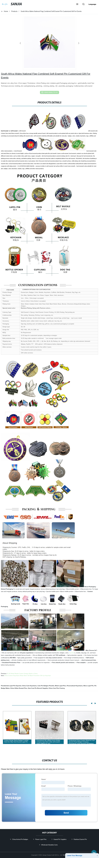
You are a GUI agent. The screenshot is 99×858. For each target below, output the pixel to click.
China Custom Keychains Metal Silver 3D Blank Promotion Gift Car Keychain (27, 675)
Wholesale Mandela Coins (49, 845)
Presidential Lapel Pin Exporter (11, 685)
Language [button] (92, 4)
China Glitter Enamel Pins (18, 688)
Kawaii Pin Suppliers (60, 839)
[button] (77, 4)
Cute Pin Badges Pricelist (46, 685)
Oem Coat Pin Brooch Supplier (38, 688)
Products (14, 11)
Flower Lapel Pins (41, 839)
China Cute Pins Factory (57, 688)
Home (6, 11)
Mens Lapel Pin (88, 685)
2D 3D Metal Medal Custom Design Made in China (22, 673)
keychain (72, 653)
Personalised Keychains (75, 685)
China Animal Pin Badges (20, 839)
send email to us (51, 92)
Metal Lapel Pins (60, 685)
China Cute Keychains (29, 685)
